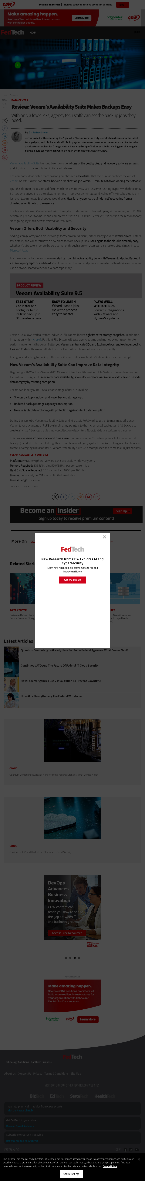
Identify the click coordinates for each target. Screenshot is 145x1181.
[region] (72, 1167)
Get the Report (72, 580)
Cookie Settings (71, 1174)
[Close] (139, 1159)
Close (104, 537)
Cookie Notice (110, 1166)
